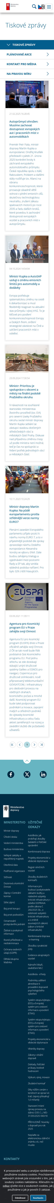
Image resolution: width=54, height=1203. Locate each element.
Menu (49, 7)
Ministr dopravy (11, 830)
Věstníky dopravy (36, 1048)
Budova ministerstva (13, 849)
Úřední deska (10, 836)
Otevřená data (11, 864)
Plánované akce (19, 54)
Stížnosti (8, 877)
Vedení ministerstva (13, 843)
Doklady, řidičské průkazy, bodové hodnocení (36, 1068)
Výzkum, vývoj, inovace (39, 1077)
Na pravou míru (19, 74)
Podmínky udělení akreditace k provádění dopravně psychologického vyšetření (38, 987)
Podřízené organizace (14, 871)
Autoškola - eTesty (37, 974)
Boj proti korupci (12, 908)
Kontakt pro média (21, 64)
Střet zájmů (9, 902)
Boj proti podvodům (14, 914)
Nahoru (27, 762)
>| (41, 745)
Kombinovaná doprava (39, 851)
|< (13, 745)
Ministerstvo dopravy (12, 6)
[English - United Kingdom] (41, 8)
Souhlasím (38, 1198)
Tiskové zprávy (23, 45)
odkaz (6, 1185)
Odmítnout (20, 1198)
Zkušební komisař (36, 1083)
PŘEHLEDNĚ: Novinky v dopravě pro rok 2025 (38, 1125)
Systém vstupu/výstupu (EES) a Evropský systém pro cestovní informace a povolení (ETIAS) (39, 1006)
